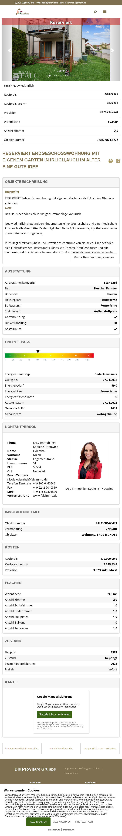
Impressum (70, 768)
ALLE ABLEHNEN (62, 821)
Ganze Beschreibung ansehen (94, 257)
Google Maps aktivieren (54, 714)
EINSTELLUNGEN (84, 821)
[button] (9, 49)
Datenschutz (71, 773)
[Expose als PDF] (118, 161)
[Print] (110, 161)
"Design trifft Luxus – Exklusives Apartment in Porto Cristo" (100, 748)
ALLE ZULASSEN (38, 821)
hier (49, 728)
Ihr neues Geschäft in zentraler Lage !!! (21, 748)
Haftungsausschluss (90, 768)
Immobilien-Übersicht (61, 748)
